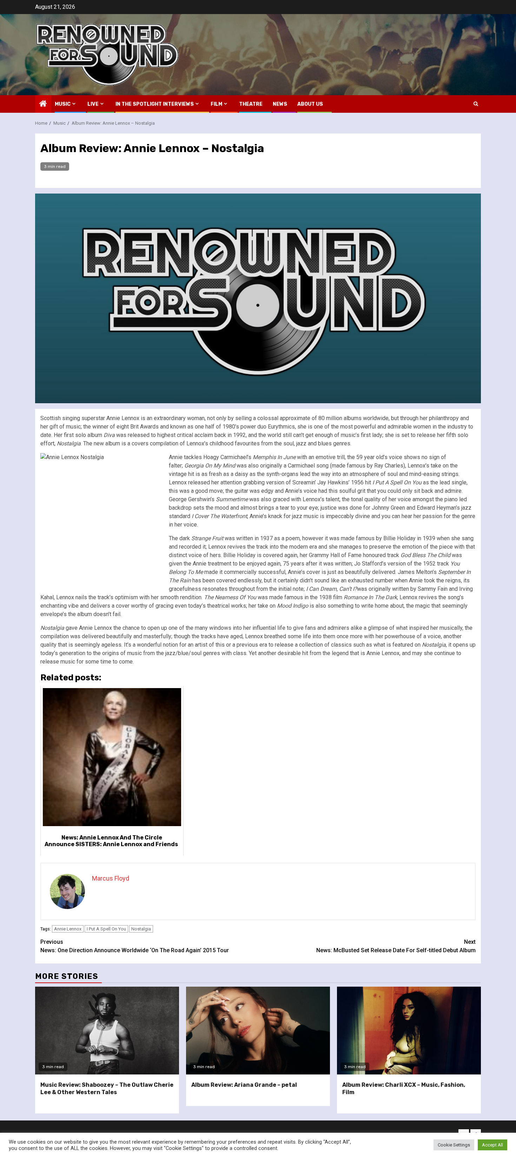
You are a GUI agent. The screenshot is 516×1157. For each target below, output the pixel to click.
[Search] (475, 104)
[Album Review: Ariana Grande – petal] (258, 1030)
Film (216, 104)
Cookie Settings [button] (454, 1145)
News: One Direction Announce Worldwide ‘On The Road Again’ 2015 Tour (134, 946)
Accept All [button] (492, 1145)
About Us (310, 104)
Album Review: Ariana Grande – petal (244, 1084)
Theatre (251, 104)
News (280, 104)
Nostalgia (141, 929)
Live (93, 104)
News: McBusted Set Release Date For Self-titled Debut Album (396, 946)
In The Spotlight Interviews (154, 104)
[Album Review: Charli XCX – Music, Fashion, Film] (409, 1030)
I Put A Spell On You (106, 929)
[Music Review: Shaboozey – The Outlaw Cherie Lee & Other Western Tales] (107, 1030)
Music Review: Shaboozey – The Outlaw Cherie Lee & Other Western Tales (106, 1088)
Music (63, 104)
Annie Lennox (67, 929)
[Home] (43, 104)
